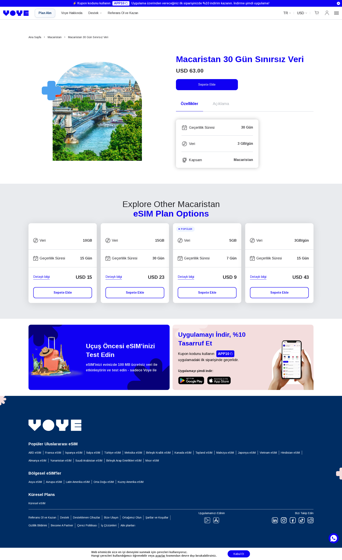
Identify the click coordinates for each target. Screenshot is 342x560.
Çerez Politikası (87, 525)
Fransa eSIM (53, 452)
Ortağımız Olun (132, 517)
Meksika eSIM (133, 452)
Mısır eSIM (152, 460)
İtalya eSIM (93, 452)
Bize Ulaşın (111, 517)
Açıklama (221, 103)
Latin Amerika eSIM (78, 481)
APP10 (119, 3)
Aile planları (128, 525)
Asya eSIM (35, 481)
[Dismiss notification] (338, 3)
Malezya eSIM (225, 452)
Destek (93, 13)
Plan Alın (45, 13)
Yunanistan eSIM (60, 460)
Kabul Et (239, 553)
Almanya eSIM (37, 460)
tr (285, 13)
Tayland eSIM (203, 452)
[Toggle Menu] (336, 13)
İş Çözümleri (109, 525)
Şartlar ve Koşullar (156, 517)
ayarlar (160, 555)
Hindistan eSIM (290, 452)
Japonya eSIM (247, 452)
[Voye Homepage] (16, 13)
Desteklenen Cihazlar (86, 517)
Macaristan (55, 37)
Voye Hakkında (71, 13)
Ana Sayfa (34, 37)
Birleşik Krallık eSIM (158, 452)
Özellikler (189, 103)
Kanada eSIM (183, 452)
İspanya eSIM (73, 452)
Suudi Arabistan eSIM (88, 460)
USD (300, 13)
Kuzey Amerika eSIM (130, 481)
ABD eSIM (34, 452)
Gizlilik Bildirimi (37, 525)
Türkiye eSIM (112, 452)
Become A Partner (62, 525)
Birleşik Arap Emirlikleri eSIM (124, 460)
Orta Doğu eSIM (104, 481)
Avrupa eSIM (54, 481)
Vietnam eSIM (268, 452)
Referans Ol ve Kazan (123, 13)
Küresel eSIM (36, 503)
